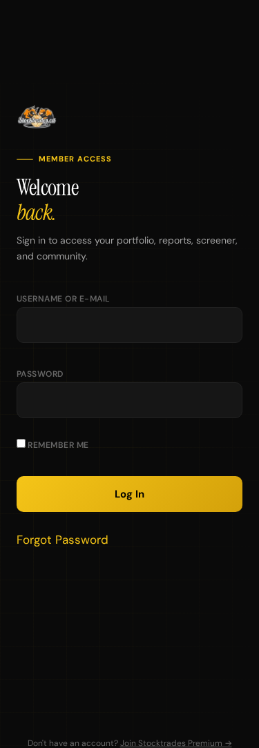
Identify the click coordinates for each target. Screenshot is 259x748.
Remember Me (57, 445)
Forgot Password (62, 539)
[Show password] (218, 407)
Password (40, 374)
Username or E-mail (64, 298)
